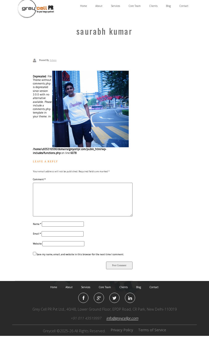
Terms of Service (152, 329)
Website (37, 243)
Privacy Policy (122, 329)
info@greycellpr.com (122, 318)
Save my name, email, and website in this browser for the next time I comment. (80, 254)
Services (115, 6)
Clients (153, 6)
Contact (183, 6)
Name (37, 224)
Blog (168, 6)
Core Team (134, 6)
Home (83, 6)
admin (53, 60)
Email (37, 233)
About (98, 6)
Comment (39, 179)
